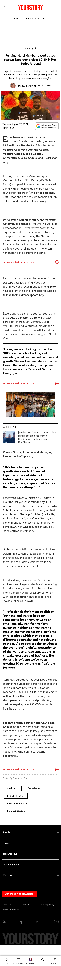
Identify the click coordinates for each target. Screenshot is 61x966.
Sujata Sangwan (27, 85)
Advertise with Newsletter (19, 893)
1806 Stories (46, 86)
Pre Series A (14, 796)
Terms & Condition (11, 909)
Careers (25, 904)
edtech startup (15, 803)
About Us (6, 904)
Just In (11, 788)
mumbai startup (16, 811)
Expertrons (34, 788)
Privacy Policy (47, 904)
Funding (29, 48)
